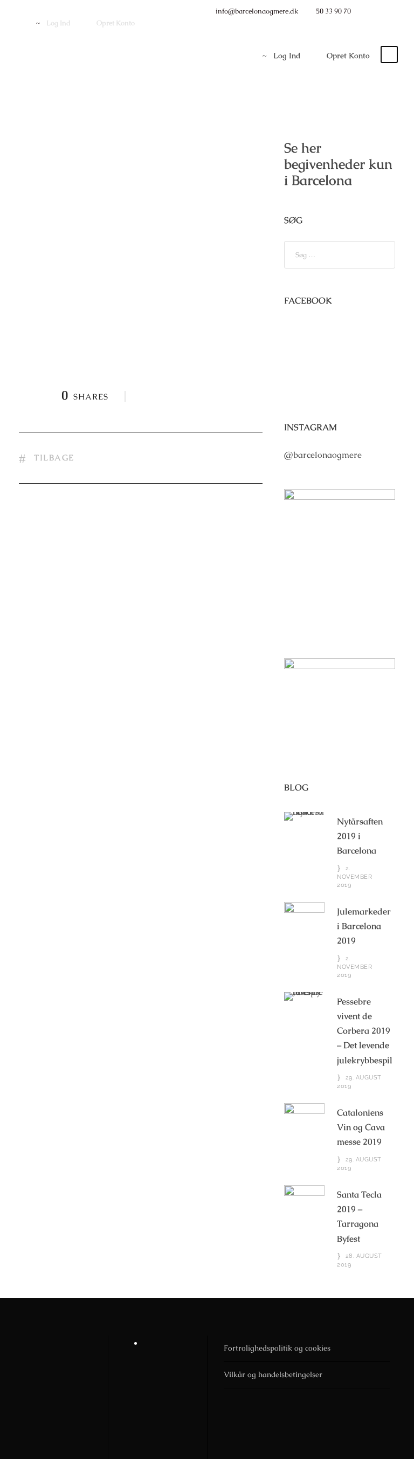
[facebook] (367, 11)
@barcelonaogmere (323, 454)
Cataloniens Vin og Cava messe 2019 (361, 1127)
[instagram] (384, 11)
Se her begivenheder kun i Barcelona (338, 164)
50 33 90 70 (333, 11)
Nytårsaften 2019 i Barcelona (360, 836)
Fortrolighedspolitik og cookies (277, 1348)
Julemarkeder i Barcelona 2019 (364, 926)
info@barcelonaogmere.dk (257, 11)
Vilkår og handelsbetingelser (273, 1374)
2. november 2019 (354, 877)
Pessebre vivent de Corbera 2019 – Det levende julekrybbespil (364, 1031)
